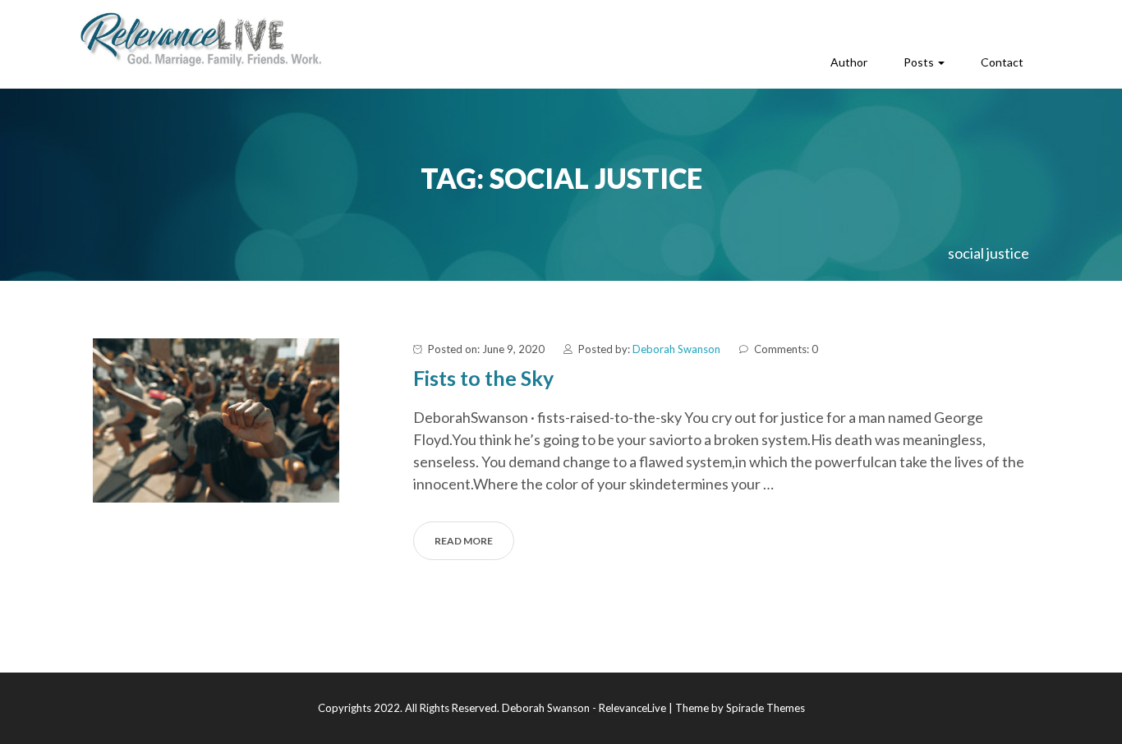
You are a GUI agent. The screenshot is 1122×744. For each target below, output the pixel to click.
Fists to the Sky (483, 377)
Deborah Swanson (676, 349)
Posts (920, 62)
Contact (1002, 62)
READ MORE (464, 541)
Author (848, 62)
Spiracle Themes (765, 707)
